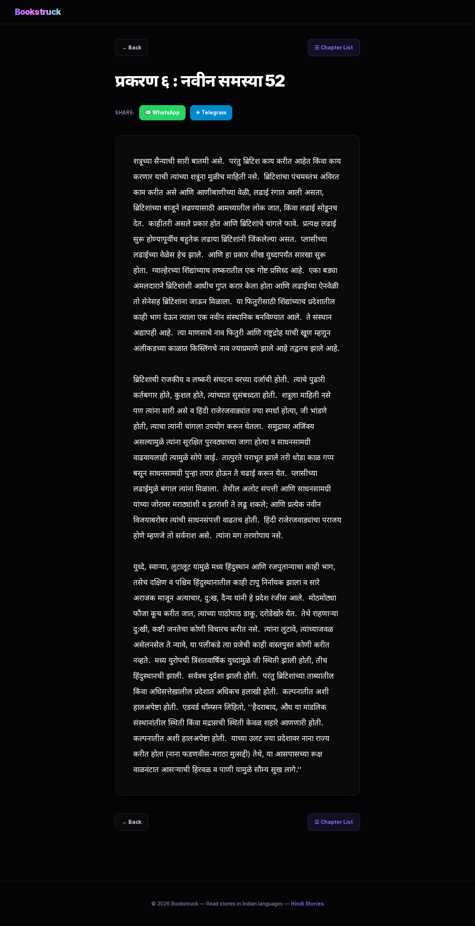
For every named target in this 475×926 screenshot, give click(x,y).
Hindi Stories (307, 904)
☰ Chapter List (334, 48)
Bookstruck (38, 12)
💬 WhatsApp (162, 113)
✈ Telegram (211, 113)
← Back (131, 48)
